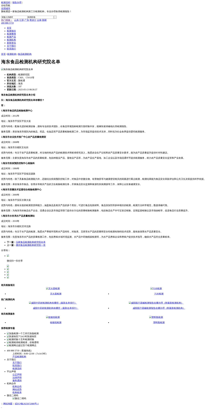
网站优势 (17, 389)
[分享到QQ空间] (8, 272)
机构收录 (17, 392)
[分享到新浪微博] (8, 274)
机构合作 (17, 386)
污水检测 (159, 294)
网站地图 (7, 403)
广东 (26, 20)
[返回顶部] (1, 406)
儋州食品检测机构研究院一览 (30, 245)
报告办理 (16, 2)
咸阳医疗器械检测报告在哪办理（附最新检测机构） (159, 308)
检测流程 (5, 2)
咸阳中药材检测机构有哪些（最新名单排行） (55, 308)
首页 (3, 54)
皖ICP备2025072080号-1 (27, 403)
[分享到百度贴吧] (8, 277)
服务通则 (17, 380)
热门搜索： (7, 20)
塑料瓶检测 (159, 322)
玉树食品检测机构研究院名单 (30, 242)
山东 (16, 20)
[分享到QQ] (8, 269)
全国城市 (5, 8)
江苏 (21, 20)
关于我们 (17, 362)
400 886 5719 (7, 23)
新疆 (44, 20)
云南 (39, 20)
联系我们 (17, 365)
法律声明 (17, 377)
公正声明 (17, 374)
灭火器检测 (55, 294)
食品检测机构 (25, 54)
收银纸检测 (55, 322)
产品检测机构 (19, 356)
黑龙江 (33, 20)
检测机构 (11, 54)
